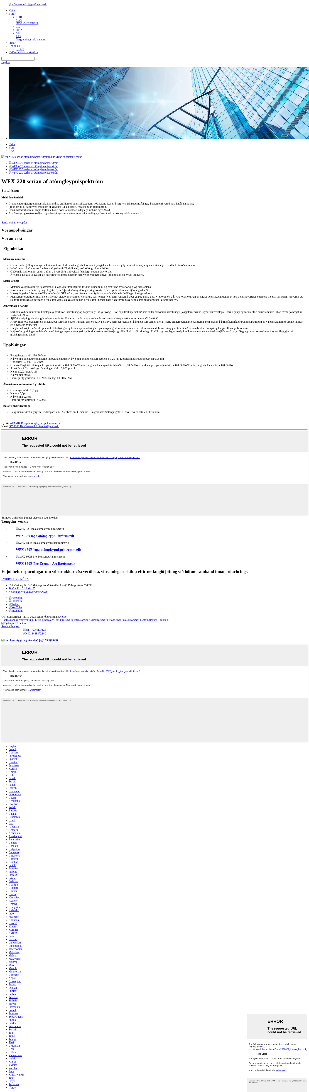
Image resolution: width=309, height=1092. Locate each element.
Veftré (63, 616)
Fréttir (12, 42)
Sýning (20, 49)
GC (18, 26)
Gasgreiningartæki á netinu (31, 39)
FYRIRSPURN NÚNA (15, 579)
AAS (19, 20)
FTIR (19, 16)
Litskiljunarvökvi (44, 619)
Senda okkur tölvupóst (14, 222)
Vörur (12, 13)
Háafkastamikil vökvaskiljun (17, 619)
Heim (12, 10)
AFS (18, 36)
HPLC (19, 29)
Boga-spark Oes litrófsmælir (125, 619)
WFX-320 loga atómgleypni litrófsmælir (45, 536)
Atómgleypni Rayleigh (155, 619)
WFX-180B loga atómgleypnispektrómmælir (34, 423)
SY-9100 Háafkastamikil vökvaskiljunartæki (34, 426)
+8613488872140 (36, 629)
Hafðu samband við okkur (23, 52)
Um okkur (14, 45)
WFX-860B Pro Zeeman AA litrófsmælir (45, 563)
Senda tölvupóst (10, 626)
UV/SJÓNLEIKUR (27, 23)
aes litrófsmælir (64, 619)
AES (18, 33)
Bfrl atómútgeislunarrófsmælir (91, 619)
